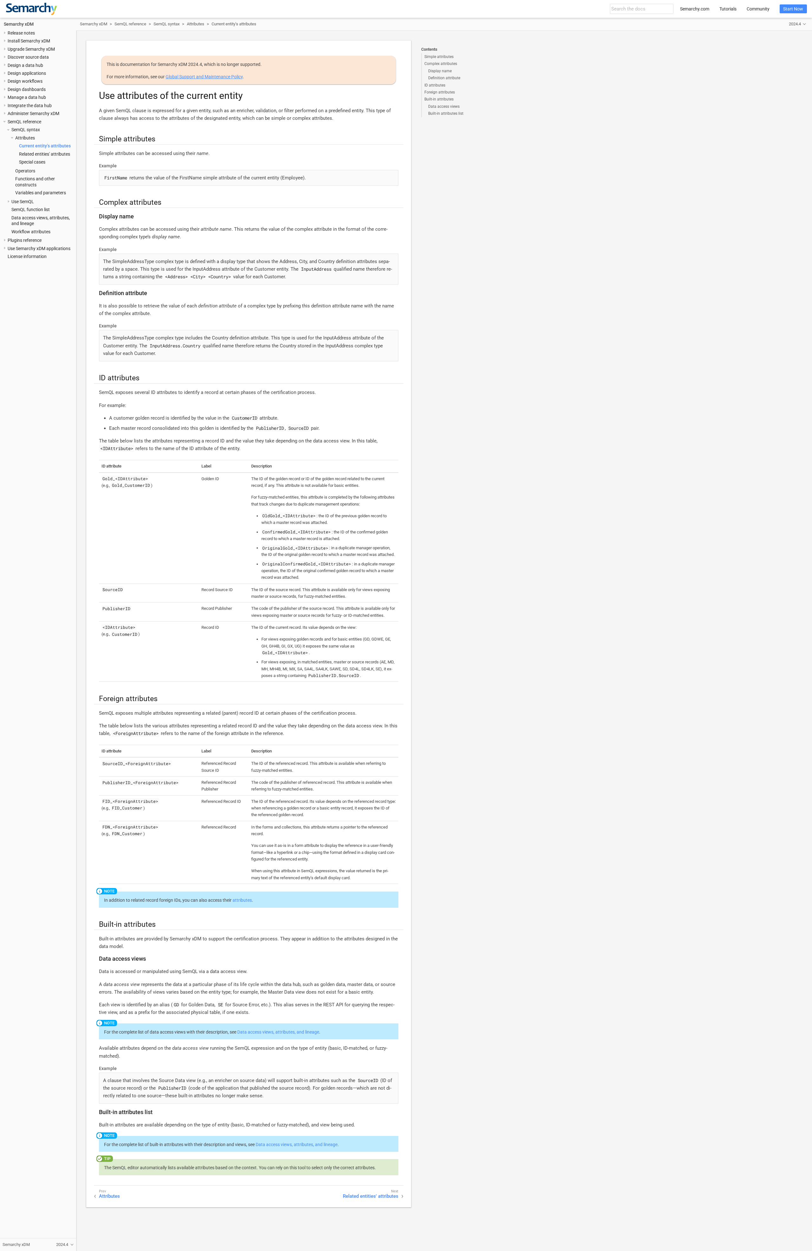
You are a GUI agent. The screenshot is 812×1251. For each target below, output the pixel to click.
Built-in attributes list (445, 113)
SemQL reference (24, 121)
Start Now (793, 8)
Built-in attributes (439, 99)
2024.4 (795, 24)
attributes (242, 900)
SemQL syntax (25, 129)
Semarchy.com (694, 8)
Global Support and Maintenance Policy (204, 76)
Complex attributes (440, 63)
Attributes (25, 137)
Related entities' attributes (44, 154)
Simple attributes (439, 57)
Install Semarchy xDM (29, 40)
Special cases (32, 161)
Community (758, 8)
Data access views (444, 106)
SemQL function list (30, 209)
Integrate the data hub (30, 105)
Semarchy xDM (19, 24)
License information (27, 256)
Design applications (27, 73)
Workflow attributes (30, 231)
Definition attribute (444, 78)
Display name (440, 71)
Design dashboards (27, 89)
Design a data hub (25, 65)
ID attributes (434, 85)
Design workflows (25, 81)
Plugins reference (25, 240)
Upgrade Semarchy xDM (31, 49)
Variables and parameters (40, 192)
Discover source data (28, 57)
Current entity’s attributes (45, 145)
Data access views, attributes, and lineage (278, 1032)
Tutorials (728, 8)
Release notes (21, 32)
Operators (25, 170)
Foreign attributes (439, 92)
